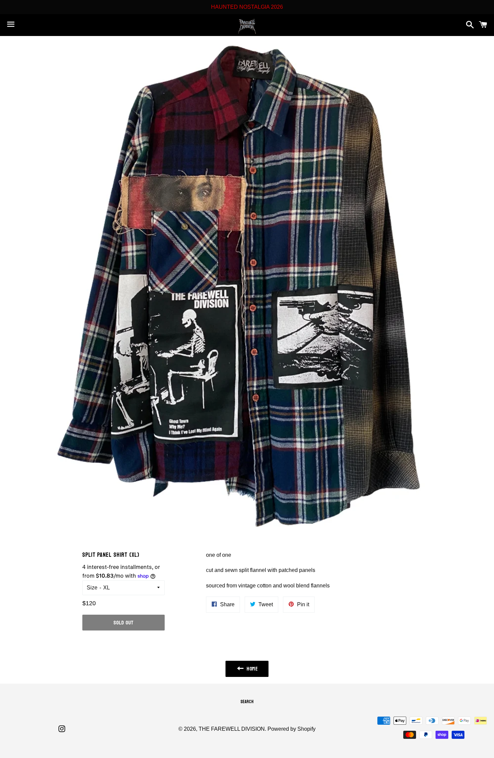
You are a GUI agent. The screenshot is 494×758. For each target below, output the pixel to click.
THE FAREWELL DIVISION (232, 729)
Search (247, 702)
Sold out (123, 622)
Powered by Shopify (291, 729)
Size (92, 587)
